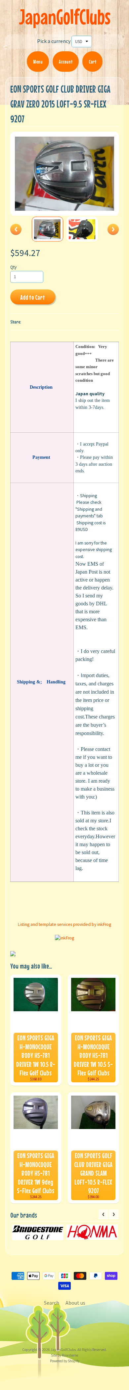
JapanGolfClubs (64, 17)
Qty (13, 267)
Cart (92, 62)
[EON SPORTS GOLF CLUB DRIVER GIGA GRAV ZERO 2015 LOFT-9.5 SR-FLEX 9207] (47, 229)
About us (75, 1302)
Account (65, 62)
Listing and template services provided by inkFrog (64, 924)
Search (51, 1302)
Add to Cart (32, 297)
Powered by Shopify (64, 1361)
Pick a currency (53, 41)
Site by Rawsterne (64, 1355)
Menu (38, 62)
